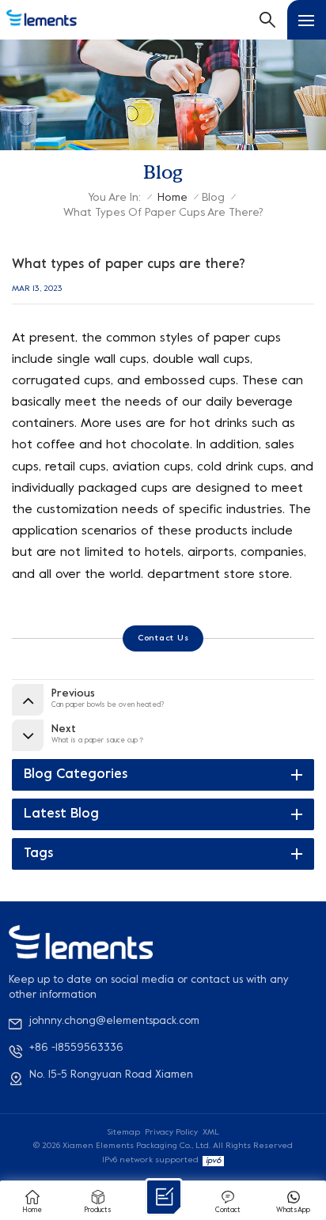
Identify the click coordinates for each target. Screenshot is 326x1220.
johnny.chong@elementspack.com (114, 1021)
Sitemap (123, 1132)
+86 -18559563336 (76, 1048)
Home (172, 198)
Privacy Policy (171, 1132)
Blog (213, 198)
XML (211, 1132)
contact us (163, 638)
